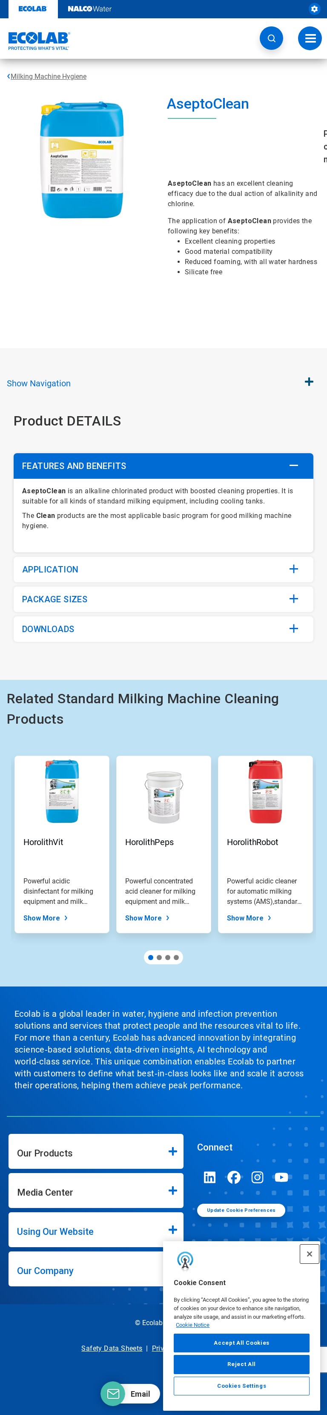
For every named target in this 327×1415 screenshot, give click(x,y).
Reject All (241, 1364)
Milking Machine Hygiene (48, 76)
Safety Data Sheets (111, 1348)
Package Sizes (54, 599)
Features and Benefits (74, 466)
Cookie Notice (192, 1325)
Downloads (48, 629)
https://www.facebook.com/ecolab (233, 1177)
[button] (271, 38)
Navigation (39, 383)
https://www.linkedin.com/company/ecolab (209, 1177)
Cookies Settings (242, 1386)
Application (50, 569)
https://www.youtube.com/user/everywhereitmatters (281, 1177)
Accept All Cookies (242, 1343)
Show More (41, 918)
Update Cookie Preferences (241, 1210)
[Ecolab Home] (35, 40)
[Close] (309, 1254)
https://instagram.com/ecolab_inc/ (257, 1177)
